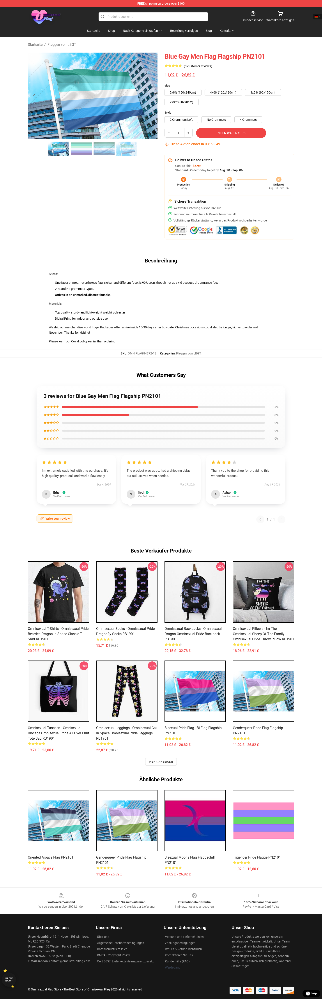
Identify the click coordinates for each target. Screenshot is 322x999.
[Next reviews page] (281, 519)
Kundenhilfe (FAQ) (177, 961)
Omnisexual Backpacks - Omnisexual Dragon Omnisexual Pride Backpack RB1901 (193, 634)
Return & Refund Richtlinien (183, 949)
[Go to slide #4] (126, 149)
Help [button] (314, 993)
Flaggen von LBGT (62, 45)
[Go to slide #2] (81, 149)
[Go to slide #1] (58, 149)
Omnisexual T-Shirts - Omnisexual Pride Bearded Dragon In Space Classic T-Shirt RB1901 (58, 634)
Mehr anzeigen (161, 761)
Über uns (103, 937)
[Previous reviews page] (260, 519)
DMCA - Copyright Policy (113, 955)
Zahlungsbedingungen (180, 943)
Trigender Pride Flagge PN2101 (257, 857)
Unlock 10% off (9, 979)
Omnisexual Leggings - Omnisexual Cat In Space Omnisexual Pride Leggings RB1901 (126, 733)
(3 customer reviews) (198, 66)
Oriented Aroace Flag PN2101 (50, 857)
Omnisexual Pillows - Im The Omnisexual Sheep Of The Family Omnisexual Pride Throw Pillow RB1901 (263, 634)
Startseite (35, 45)
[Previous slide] (34, 95)
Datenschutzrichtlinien (112, 949)
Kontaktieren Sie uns (179, 955)
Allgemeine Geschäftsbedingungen (120, 943)
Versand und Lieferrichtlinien (184, 937)
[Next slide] (150, 95)
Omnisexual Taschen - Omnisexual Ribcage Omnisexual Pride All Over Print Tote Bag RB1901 (58, 733)
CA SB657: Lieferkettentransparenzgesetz (125, 961)
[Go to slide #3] (104, 149)
